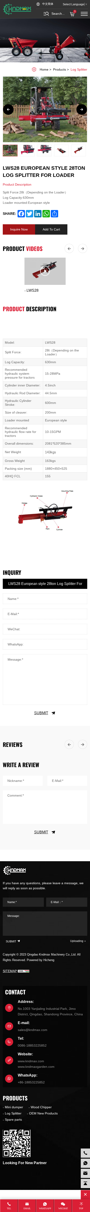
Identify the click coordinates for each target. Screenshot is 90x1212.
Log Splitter (79, 69)
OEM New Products (43, 1113)
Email (27, 1208)
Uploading (76, 941)
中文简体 (47, 4)
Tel (9, 1208)
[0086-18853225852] (85, 1153)
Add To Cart (51, 229)
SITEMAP (10, 971)
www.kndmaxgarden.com (36, 1066)
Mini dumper (14, 1107)
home (44, 69)
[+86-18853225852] (85, 1163)
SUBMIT (41, 713)
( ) (75, 12)
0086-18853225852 (32, 1045)
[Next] (81, 109)
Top (81, 1208)
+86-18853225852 (31, 1082)
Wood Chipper (41, 1107)
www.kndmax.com (31, 1061)
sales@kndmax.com (32, 1030)
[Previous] (8, 109)
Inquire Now (19, 229)
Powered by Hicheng (40, 960)
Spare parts (13, 1119)
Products (59, 69)
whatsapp (45, 1208)
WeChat (63, 1208)
